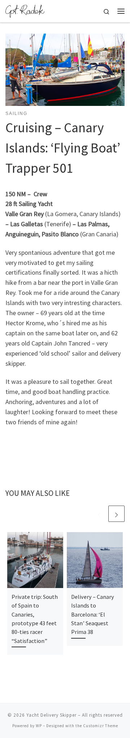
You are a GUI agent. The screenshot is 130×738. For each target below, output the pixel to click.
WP (39, 725)
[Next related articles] (116, 514)
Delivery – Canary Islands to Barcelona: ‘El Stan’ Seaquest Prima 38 (92, 614)
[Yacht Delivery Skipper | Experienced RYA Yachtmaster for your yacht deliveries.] (24, 10)
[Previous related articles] (99, 514)
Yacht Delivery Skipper (51, 715)
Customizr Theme (100, 725)
